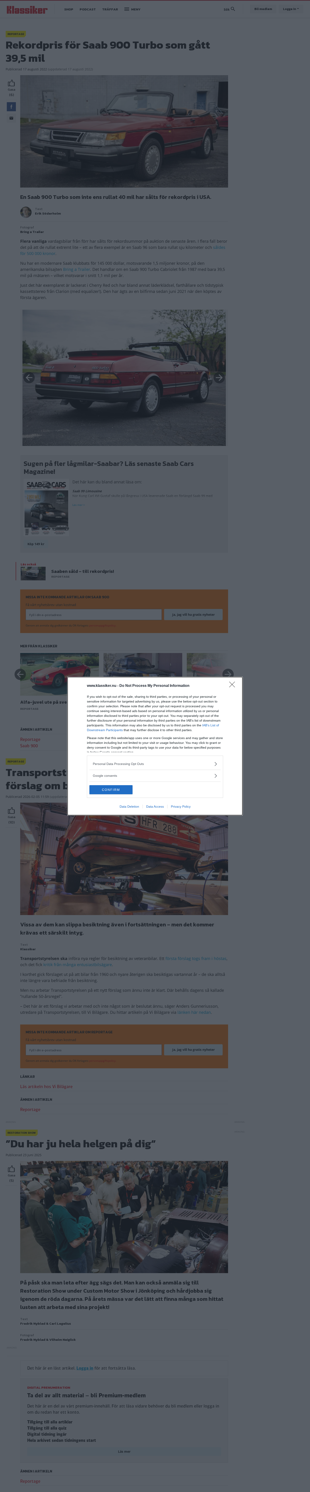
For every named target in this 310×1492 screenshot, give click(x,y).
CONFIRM (111, 790)
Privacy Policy (181, 806)
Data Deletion (129, 806)
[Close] (233, 686)
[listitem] (155, 764)
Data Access (155, 806)
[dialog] (155, 746)
